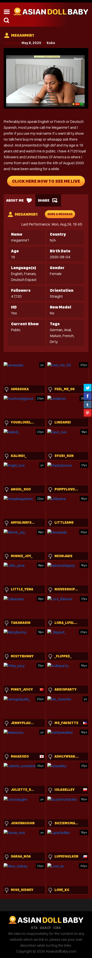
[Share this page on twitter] (88, 387)
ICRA (57, 928)
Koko (51, 43)
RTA (34, 928)
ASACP (45, 928)
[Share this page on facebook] (88, 396)
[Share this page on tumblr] (88, 404)
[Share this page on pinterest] (88, 413)
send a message (60, 214)
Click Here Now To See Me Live (46, 181)
